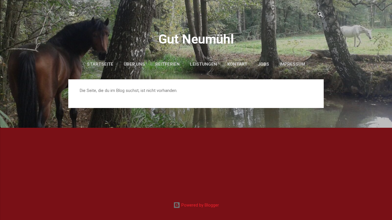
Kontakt (237, 64)
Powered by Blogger (199, 205)
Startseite (100, 64)
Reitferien (167, 64)
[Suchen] (320, 15)
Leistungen (203, 64)
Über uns (134, 64)
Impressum (292, 64)
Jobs (263, 64)
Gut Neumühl (196, 39)
